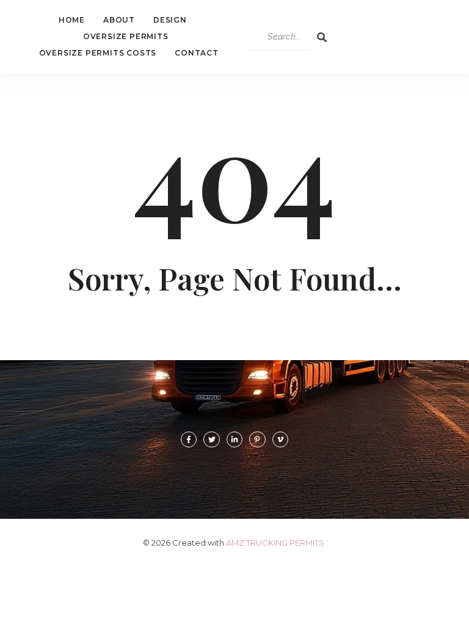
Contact (197, 52)
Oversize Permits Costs (98, 52)
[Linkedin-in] (234, 439)
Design (170, 19)
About (119, 19)
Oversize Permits (126, 36)
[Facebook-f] (189, 439)
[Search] (321, 37)
